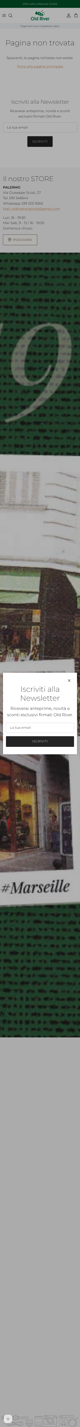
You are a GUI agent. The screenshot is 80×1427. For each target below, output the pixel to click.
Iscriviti (40, 741)
